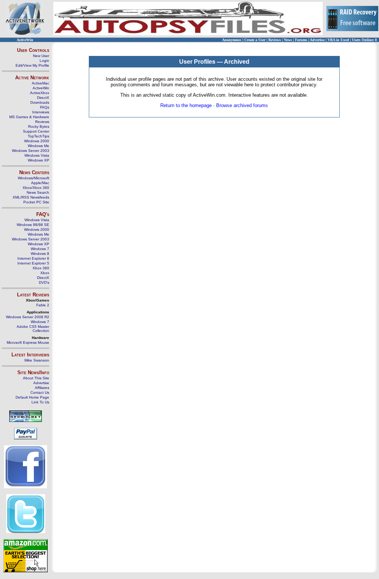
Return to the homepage (186, 105)
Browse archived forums (242, 105)
